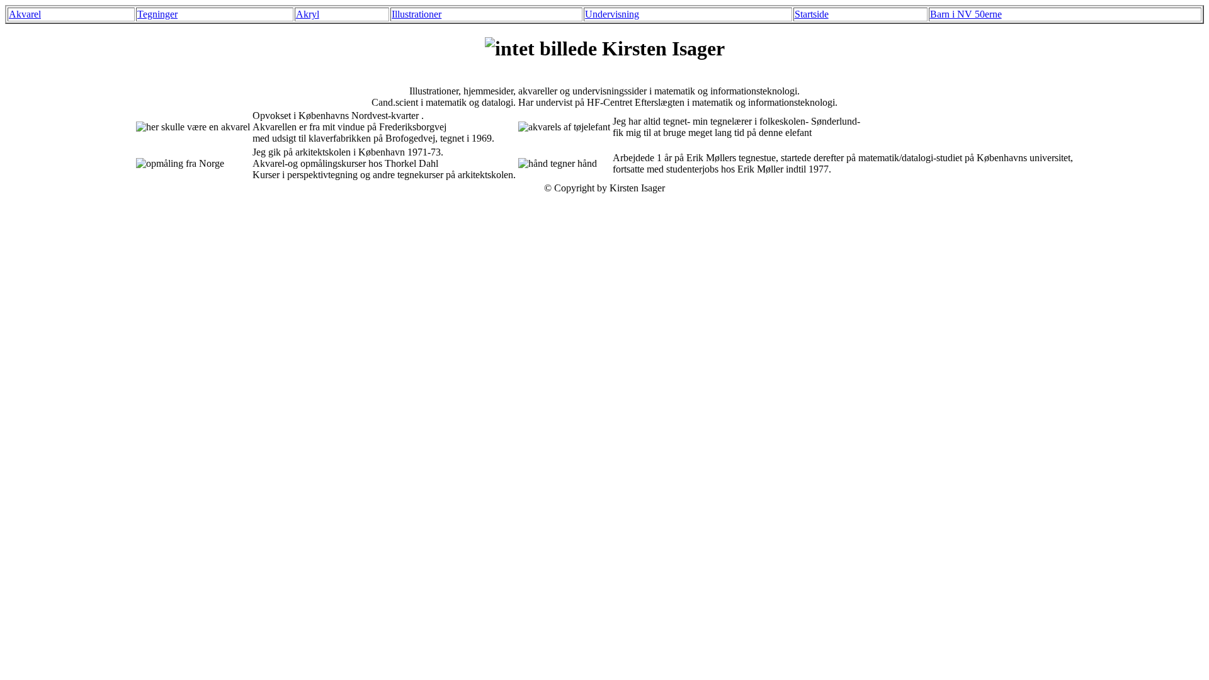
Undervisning (612, 14)
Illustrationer (416, 14)
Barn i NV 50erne (966, 14)
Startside (812, 14)
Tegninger (157, 14)
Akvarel (25, 14)
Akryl (307, 14)
